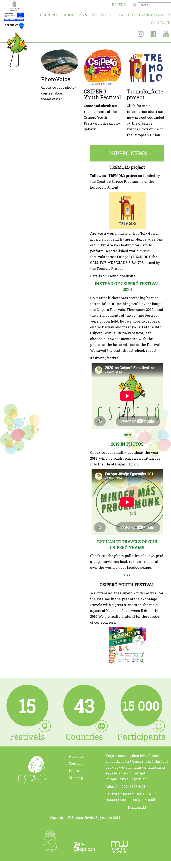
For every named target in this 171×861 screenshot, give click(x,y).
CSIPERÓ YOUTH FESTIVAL (127, 584)
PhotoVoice (55, 79)
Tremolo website (121, 276)
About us (76, 756)
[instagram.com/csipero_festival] (137, 35)
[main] (27, 781)
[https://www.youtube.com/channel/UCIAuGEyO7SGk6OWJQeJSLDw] (163, 35)
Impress (75, 770)
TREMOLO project (127, 167)
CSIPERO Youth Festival (102, 94)
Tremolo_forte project (145, 94)
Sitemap (76, 777)
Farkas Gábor (154, 14)
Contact (160, 22)
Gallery (126, 14)
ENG (122, 4)
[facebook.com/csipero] (150, 35)
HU (113, 4)
